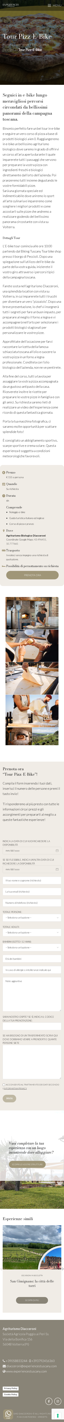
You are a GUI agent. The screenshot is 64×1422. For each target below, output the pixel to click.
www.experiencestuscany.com (26, 1371)
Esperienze (21, 44)
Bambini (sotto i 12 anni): (17, 941)
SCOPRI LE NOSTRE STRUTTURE (27, 1164)
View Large (58, 1228)
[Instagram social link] (57, 1401)
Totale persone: (12, 912)
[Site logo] (11, 5)
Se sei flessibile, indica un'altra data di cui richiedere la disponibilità (28, 861)
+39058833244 (16, 1361)
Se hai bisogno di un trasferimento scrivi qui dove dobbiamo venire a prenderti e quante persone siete (30, 1039)
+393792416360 (43, 1361)
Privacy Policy (10, 1388)
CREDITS (42, 1417)
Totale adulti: (11, 926)
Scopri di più (32, 1300)
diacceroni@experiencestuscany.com (31, 1366)
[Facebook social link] (48, 1401)
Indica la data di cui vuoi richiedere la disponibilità (26, 843)
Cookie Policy (10, 1394)
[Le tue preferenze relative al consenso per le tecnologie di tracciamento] (57, 1415)
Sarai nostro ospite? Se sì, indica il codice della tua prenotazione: (28, 1018)
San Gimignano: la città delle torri (32, 1283)
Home (7, 44)
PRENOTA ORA (32, 575)
